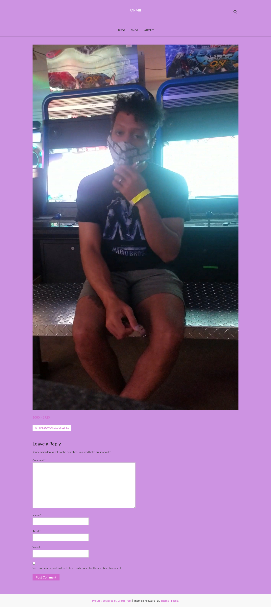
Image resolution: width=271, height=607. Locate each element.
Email (36, 531)
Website (37, 547)
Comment (39, 460)
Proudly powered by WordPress (112, 600)
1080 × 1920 (41, 417)
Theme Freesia (170, 600)
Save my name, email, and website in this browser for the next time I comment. (77, 568)
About (149, 30)
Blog (121, 30)
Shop (134, 30)
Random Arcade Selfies (54, 427)
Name (37, 515)
